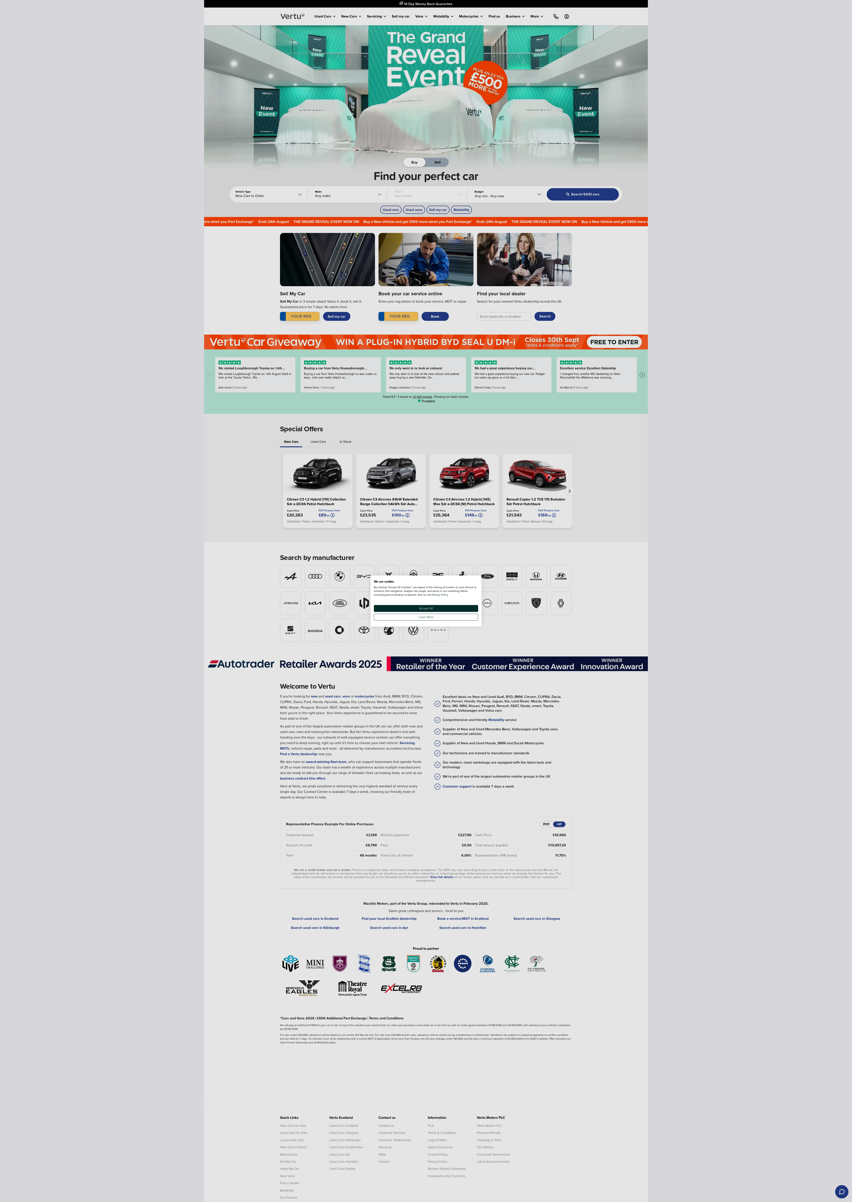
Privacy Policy (440, 595)
